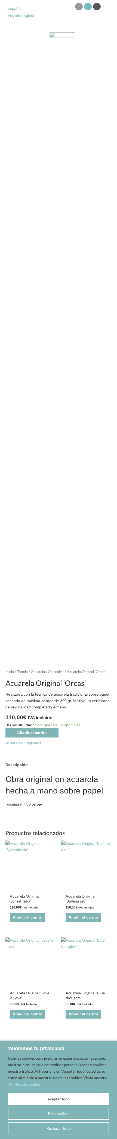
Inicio (9, 672)
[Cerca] (111, 1045)
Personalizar (58, 1113)
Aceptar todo (58, 1099)
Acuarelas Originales (47, 672)
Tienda (22, 672)
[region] (58, 1089)
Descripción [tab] (16, 765)
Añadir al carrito (32, 733)
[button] (8, 43)
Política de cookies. (25, 1084)
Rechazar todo (59, 1128)
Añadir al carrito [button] (27, 917)
